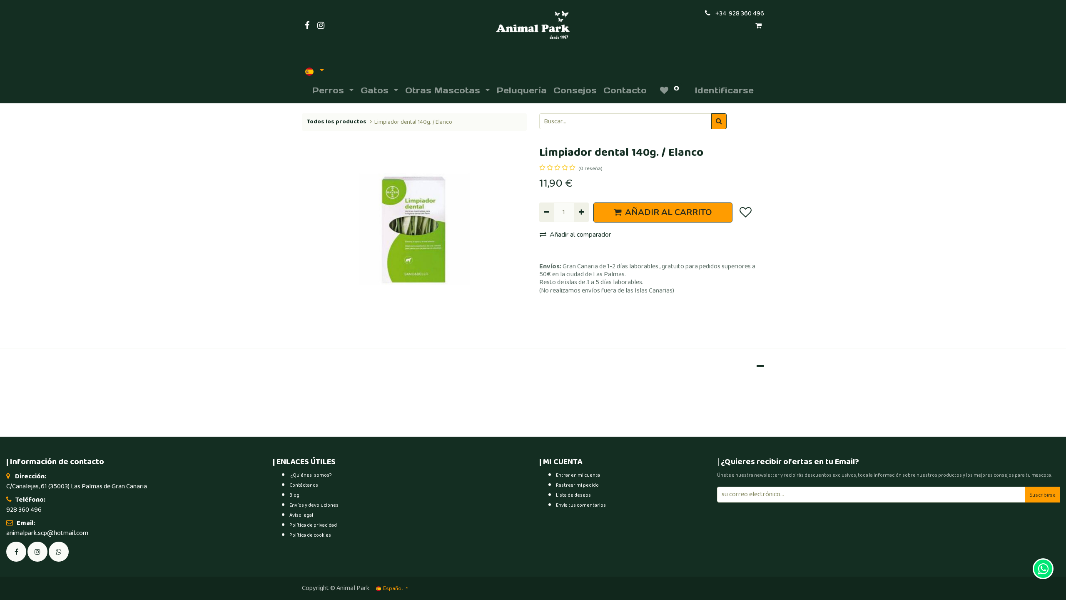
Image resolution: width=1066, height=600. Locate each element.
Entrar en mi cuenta (578, 475)
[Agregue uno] (581, 212)
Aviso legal (301, 515)
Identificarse (724, 90)
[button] (745, 212)
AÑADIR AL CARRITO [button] (668, 212)
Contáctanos (303, 485)
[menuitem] (521, 90)
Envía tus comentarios (581, 505)
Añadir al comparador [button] (580, 234)
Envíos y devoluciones (314, 505)
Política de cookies (310, 535)
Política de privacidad (313, 525)
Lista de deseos (573, 495)
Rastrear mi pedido (577, 485)
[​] (37, 551)
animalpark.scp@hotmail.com (47, 533)
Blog (294, 495)
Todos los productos (336, 122)
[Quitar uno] (546, 212)
